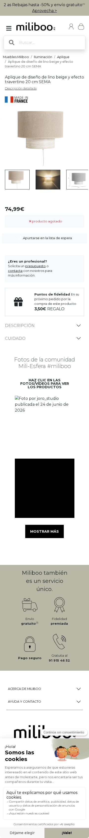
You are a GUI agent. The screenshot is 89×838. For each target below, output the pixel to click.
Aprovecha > (44, 10)
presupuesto (35, 266)
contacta (15, 271)
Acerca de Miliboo (24, 689)
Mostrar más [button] (44, 531)
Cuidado (15, 338)
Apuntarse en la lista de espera (47, 238)
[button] (44, 425)
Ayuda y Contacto (24, 701)
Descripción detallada (21, 88)
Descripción (20, 325)
